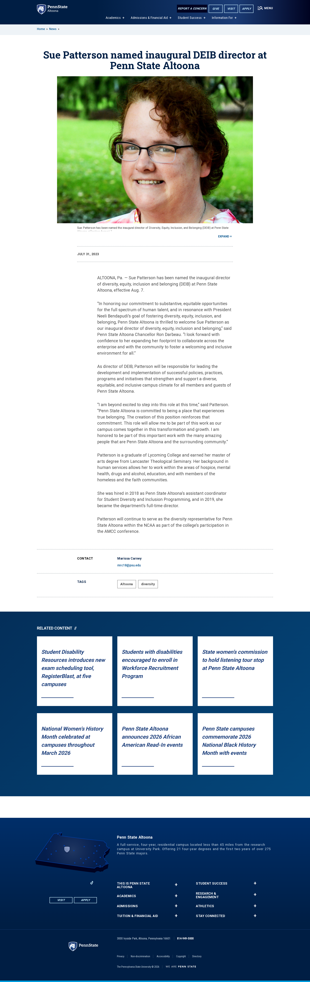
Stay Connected (210, 916)
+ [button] (176, 885)
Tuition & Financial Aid (137, 916)
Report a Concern (192, 8)
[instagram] (63, 883)
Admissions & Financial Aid (149, 18)
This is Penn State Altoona (133, 885)
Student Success (190, 18)
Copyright (181, 956)
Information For (222, 18)
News (53, 29)
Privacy (120, 956)
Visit (231, 8)
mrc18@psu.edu (129, 565)
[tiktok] (92, 883)
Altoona (126, 584)
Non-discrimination (140, 956)
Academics (113, 18)
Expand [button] (223, 236)
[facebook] (54, 883)
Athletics (205, 906)
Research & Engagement (207, 895)
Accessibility (163, 956)
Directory (196, 956)
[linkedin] (82, 883)
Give (215, 8)
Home (41, 29)
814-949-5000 (185, 938)
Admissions (127, 906)
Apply (246, 8)
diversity (148, 584)
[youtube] (73, 883)
